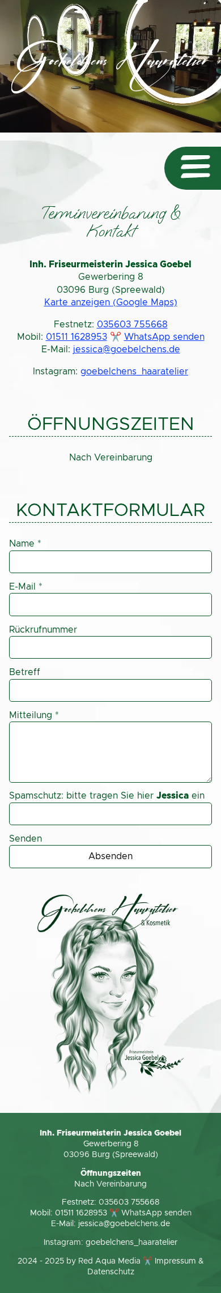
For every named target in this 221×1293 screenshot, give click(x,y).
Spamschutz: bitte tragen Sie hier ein (107, 795)
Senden (25, 838)
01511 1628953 (76, 337)
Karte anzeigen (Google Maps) (110, 302)
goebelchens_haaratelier (134, 371)
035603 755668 (132, 324)
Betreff (24, 672)
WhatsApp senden (164, 337)
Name (25, 543)
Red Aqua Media (109, 1261)
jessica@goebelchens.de (126, 349)
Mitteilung (34, 715)
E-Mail (25, 586)
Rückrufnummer (43, 629)
